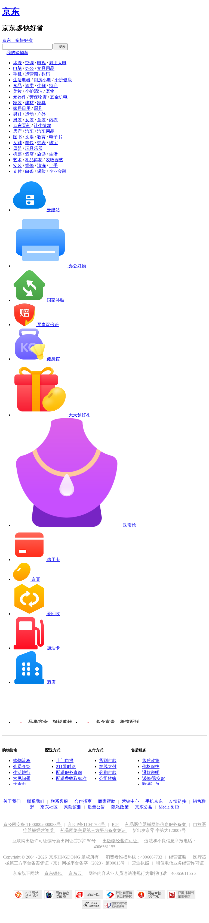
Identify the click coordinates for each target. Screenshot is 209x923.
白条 (29, 171)
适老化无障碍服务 (91, 904)
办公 (29, 68)
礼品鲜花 (33, 159)
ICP (115, 824)
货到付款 (107, 760)
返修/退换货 (153, 778)
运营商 (31, 74)
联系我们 (35, 801)
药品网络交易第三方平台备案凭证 (93, 830)
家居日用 (21, 108)
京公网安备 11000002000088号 (32, 824)
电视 (41, 62)
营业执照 (141, 863)
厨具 (38, 108)
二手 (53, 165)
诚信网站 (89, 894)
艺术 (17, 159)
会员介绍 (21, 766)
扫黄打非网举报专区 (181, 894)
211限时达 (66, 766)
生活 (53, 154)
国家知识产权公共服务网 (115, 904)
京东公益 (143, 807)
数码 (45, 74)
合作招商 (83, 801)
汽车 (29, 131)
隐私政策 (120, 807)
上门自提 (64, 760)
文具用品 (45, 68)
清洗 (41, 165)
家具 (41, 102)
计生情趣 (42, 125)
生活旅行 (21, 772)
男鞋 (17, 114)
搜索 (61, 47)
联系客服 (59, 801)
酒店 (29, 154)
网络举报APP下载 (151, 894)
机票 (17, 154)
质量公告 (96, 807)
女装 (29, 119)
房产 (17, 131)
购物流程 (21, 760)
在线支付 (107, 766)
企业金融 (57, 171)
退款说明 (150, 772)
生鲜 (41, 85)
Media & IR (169, 807)
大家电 (19, 784)
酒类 (29, 85)
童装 (41, 119)
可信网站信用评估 (28, 894)
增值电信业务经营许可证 (180, 863)
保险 (41, 171)
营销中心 (130, 801)
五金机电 (58, 97)
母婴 (17, 148)
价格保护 (150, 766)
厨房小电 (42, 80)
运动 (29, 114)
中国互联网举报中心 (120, 894)
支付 (17, 171)
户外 (41, 114)
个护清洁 (33, 91)
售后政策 (150, 760)
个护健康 (63, 80)
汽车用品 (45, 131)
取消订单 (150, 784)
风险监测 (72, 807)
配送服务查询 (69, 772)
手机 (17, 74)
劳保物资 (38, 97)
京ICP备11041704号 (87, 824)
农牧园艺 (54, 159)
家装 (17, 102)
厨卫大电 (57, 62)
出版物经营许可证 (121, 840)
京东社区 (49, 807)
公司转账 (107, 778)
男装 (17, 119)
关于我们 (12, 801)
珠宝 (53, 142)
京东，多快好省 (17, 40)
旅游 (41, 154)
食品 (17, 85)
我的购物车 (17, 52)
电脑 (17, 68)
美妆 (17, 91)
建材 (29, 102)
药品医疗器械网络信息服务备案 (156, 824)
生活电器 (21, 80)
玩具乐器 (33, 148)
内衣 (53, 119)
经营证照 (178, 857)
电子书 (55, 137)
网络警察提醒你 (58, 894)
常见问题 (21, 778)
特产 (53, 85)
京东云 (76, 873)
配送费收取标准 (71, 778)
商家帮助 (106, 801)
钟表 (41, 142)
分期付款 (107, 772)
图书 (17, 137)
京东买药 (21, 125)
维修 (29, 165)
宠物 (50, 91)
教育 (41, 137)
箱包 (29, 142)
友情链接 (177, 801)
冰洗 (17, 62)
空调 (29, 62)
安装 (17, 165)
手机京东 (154, 801)
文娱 (29, 137)
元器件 (19, 97)
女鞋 (17, 142)
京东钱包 (53, 873)
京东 (11, 11)
